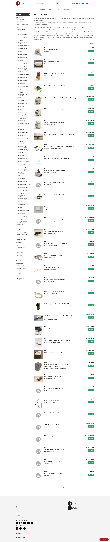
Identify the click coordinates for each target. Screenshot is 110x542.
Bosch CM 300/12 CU (21, 49)
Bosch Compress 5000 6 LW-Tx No (23, 42)
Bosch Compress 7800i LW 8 (22, 147)
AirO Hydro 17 (20, 196)
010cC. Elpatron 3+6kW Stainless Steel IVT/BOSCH (58, 316)
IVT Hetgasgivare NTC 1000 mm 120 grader (56, 195)
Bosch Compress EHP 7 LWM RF (23, 138)
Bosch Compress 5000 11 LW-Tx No (23, 88)
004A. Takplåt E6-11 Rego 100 (52, 461)
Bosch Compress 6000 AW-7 (22, 36)
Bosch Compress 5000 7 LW (22, 66)
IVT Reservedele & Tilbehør (21, 29)
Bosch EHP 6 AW (20, 218)
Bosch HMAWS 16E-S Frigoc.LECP (23, 176)
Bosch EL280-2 (20, 126)
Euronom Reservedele (19, 263)
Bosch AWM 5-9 (20, 95)
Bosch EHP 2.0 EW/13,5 (21, 195)
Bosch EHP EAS (20, 39)
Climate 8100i (19, 222)
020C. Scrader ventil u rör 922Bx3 (53, 401)
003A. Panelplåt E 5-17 (50, 437)
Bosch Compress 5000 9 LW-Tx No (23, 74)
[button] (92, 44)
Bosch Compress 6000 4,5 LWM (23, 98)
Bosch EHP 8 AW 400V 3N (22, 118)
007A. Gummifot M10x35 (51, 49)
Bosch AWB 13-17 (20, 182)
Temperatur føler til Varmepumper (22, 24)
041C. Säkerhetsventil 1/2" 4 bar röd (54, 74)
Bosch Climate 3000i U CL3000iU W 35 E (24, 123)
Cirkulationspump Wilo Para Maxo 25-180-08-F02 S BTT (59, 146)
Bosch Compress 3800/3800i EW (23, 156)
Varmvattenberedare (20, 224)
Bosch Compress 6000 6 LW (22, 137)
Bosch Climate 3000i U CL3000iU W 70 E (24, 161)
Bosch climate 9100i (21, 219)
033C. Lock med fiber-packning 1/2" (54, 449)
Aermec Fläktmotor (19, 279)
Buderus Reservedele (19, 244)
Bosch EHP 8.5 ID (20, 205)
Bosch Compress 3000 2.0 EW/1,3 (23, 213)
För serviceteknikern (19, 260)
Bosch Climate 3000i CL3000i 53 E (23, 94)
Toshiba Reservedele (20, 237)
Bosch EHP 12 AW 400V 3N (22, 155)
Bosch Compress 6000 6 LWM (22, 130)
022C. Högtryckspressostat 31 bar (53, 376)
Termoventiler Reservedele (21, 250)
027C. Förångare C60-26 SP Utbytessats (55, 219)
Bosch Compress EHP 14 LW (22, 189)
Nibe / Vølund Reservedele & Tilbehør (23, 26)
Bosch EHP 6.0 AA (20, 166)
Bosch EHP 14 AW (20, 75)
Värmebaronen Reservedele (21, 226)
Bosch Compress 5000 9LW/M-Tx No (24, 204)
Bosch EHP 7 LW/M (21, 92)
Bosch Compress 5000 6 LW (22, 48)
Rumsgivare (47, 207)
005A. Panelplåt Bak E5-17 (51, 425)
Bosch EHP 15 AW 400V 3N (22, 178)
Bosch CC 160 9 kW (21, 100)
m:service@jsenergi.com (20, 517)
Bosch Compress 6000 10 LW (22, 181)
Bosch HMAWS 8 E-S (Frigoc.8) (23, 143)
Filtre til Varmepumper (20, 19)
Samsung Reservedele (20, 270)
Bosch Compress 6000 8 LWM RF (23, 192)
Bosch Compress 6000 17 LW (22, 37)
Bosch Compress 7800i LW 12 (22, 169)
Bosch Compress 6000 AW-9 (22, 57)
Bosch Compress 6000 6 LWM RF (23, 149)
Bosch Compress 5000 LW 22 (22, 216)
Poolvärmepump (19, 271)
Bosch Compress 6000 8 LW (22, 158)
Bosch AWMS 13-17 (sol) (21, 141)
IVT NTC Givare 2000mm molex (53, 255)
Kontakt (17, 508)
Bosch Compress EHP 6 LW (22, 112)
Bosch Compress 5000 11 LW (22, 91)
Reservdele (18, 505)
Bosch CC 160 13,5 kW (21, 115)
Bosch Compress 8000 (21, 186)
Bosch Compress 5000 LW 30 (22, 54)
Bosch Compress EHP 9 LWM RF (23, 160)
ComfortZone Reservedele (21, 247)
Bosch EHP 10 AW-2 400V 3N (22, 135)
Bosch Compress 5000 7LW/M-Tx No (24, 184)
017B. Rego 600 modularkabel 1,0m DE (55, 292)
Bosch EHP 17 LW (20, 97)
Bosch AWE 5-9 (20, 201)
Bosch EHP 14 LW (20, 85)
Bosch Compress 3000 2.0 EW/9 (23, 52)
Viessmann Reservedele (20, 265)
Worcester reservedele (20, 240)
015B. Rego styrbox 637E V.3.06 (53, 352)
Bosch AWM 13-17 (20, 111)
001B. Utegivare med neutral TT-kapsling (55, 243)
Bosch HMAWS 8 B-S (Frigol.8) (23, 101)
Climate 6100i (20, 175)
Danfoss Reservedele (20, 227)
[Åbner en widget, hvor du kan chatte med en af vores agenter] (104, 539)
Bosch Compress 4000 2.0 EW (22, 179)
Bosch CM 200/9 (20, 172)
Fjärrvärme (18, 229)
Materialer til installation (21, 21)
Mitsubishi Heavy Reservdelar (21, 239)
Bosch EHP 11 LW (20, 71)
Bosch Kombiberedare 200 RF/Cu (23, 132)
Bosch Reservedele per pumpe (23, 32)
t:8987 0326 (18, 515)
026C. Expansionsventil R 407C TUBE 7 (55, 328)
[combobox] (46, 3)
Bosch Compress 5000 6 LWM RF (23, 72)
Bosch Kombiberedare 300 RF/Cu (23, 150)
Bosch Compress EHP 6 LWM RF (23, 121)
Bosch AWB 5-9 (20, 163)
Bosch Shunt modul (21, 106)
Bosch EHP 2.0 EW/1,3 (21, 152)
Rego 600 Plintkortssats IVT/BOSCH (54, 86)
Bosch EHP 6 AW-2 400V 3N (22, 103)
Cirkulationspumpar (20, 255)
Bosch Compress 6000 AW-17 (22, 83)
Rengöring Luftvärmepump (20, 22)
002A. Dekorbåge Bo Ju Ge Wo (53, 473)
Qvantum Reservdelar (20, 278)
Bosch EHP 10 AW (20, 65)
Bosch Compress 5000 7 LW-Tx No (23, 63)
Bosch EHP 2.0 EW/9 (21, 173)
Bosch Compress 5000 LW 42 (22, 80)
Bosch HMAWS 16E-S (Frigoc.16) (23, 153)
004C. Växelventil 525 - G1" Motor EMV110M (56, 364)
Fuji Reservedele (19, 258)
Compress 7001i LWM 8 (21, 215)
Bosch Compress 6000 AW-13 (22, 69)
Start (16, 503)
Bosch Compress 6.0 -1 (21, 207)
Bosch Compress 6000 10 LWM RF (23, 210)
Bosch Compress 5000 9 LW (22, 77)
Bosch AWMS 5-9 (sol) (21, 124)
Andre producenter (20, 276)
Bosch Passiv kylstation (21, 144)
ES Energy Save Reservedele (21, 268)
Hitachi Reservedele (19, 273)
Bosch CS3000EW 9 (21, 59)
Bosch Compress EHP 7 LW (22, 127)
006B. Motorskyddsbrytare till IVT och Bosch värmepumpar (60, 98)
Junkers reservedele (19, 242)
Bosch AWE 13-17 (20, 40)
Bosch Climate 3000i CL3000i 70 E (23, 109)
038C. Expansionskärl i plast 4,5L (53, 61)
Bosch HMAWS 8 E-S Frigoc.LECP (23, 117)
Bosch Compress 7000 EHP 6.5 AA (23, 46)
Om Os (17, 507)
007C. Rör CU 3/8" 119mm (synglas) (54, 183)
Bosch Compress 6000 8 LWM (22, 170)
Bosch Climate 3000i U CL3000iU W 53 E (24, 140)
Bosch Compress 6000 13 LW (22, 199)
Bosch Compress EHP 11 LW (22, 167)
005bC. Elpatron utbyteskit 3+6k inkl (54, 279)
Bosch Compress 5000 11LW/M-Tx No (24, 45)
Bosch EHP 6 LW (20, 202)
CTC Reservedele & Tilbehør (21, 27)
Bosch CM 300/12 (20, 212)
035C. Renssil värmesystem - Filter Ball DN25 (57, 158)
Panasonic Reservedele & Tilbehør (22, 231)
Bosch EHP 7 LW (20, 43)
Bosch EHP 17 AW (20, 89)
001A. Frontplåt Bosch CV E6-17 (53, 413)
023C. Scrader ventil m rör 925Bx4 (54, 388)
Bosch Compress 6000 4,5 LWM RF (23, 114)
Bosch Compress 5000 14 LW (22, 104)
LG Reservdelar (19, 245)
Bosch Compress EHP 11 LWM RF (23, 62)
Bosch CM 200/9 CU (21, 193)
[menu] (55, 9)
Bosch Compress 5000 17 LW (22, 120)
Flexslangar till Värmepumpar (20, 253)
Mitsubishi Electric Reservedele (22, 234)
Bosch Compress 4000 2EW (22, 34)
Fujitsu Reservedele (20, 257)
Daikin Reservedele (20, 266)
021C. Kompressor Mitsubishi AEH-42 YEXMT (56, 304)
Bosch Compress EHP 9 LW (22, 146)
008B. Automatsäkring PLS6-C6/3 (53, 110)
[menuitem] (42, 9)
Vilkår (17, 506)
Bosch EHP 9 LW (20, 60)
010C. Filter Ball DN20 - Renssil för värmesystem (57, 340)
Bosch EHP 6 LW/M (21, 78)
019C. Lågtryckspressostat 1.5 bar (53, 231)
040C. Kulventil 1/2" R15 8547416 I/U (54, 170)
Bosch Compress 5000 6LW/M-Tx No (24, 164)
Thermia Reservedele (20, 252)
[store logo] (21, 3)
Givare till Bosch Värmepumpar (22, 221)
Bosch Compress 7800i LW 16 (22, 190)
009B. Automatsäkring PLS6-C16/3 (54, 122)
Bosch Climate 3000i (21, 51)
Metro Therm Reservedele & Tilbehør (23, 232)
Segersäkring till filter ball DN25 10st (54, 267)
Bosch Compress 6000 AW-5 (22, 198)
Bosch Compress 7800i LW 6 (22, 129)
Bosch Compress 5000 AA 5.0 (22, 187)
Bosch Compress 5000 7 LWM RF (23, 86)
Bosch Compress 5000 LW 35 (22, 68)
